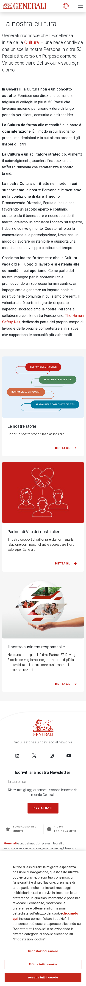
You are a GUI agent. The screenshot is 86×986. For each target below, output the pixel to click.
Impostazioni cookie (43, 951)
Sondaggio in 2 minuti (24, 829)
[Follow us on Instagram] (51, 755)
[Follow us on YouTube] (68, 755)
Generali (10, 843)
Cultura (31, 42)
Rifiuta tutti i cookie (43, 964)
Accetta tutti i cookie (43, 977)
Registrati (43, 807)
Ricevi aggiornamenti (66, 829)
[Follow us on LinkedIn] (17, 755)
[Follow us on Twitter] (34, 755)
